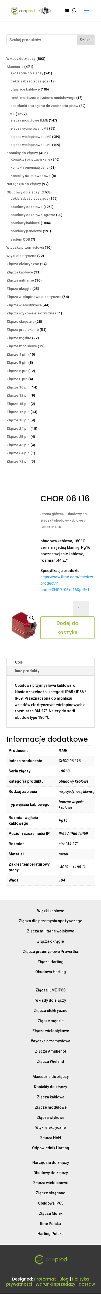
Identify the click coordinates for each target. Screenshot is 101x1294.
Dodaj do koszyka (67, 628)
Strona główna (52, 514)
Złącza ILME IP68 (50, 990)
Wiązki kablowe (50, 911)
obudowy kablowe (68, 520)
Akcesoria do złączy (51, 1076)
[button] (32, 618)
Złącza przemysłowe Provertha (50, 951)
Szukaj (86, 40)
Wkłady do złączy (50, 1000)
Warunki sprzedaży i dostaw (65, 1284)
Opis (19, 662)
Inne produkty (27, 671)
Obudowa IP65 (50, 1203)
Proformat (45, 1279)
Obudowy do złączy (50, 1173)
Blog (64, 1279)
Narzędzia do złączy (50, 1162)
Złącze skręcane (50, 1193)
